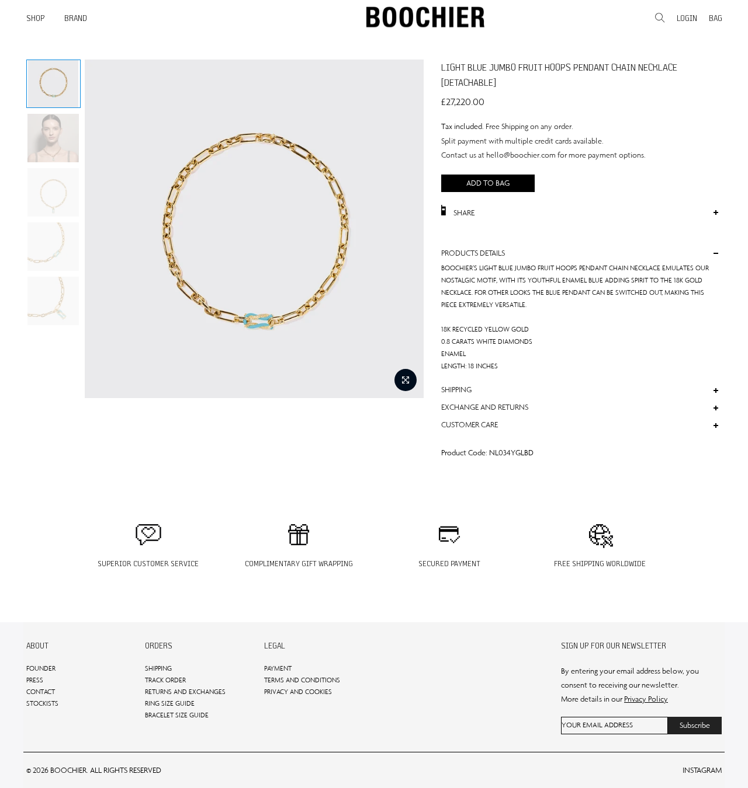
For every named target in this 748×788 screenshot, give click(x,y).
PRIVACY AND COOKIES (298, 692)
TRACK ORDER (165, 680)
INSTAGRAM (702, 770)
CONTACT (40, 692)
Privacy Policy (646, 699)
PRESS (34, 680)
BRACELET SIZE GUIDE (177, 715)
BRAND (75, 18)
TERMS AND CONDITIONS (302, 680)
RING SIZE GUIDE (170, 703)
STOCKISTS (42, 703)
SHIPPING (158, 668)
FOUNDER (41, 668)
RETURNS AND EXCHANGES (185, 692)
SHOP (35, 18)
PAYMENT (278, 668)
